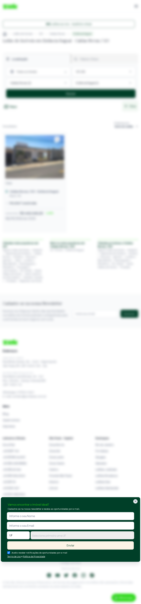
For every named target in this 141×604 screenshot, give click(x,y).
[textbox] (82, 536)
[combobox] (82, 535)
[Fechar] (135, 501)
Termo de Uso (14, 556)
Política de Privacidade (34, 556)
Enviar (70, 545)
